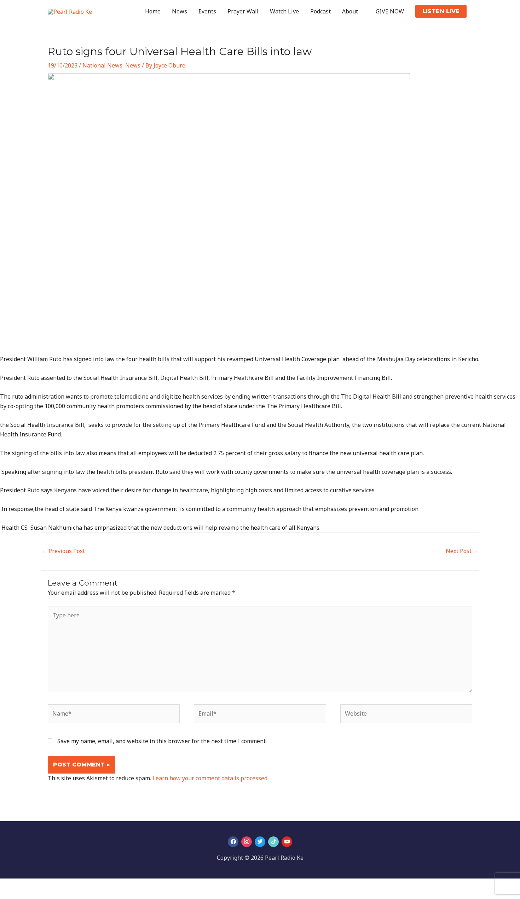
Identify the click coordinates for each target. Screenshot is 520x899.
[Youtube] (287, 841)
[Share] (38, 885)
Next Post (462, 551)
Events (207, 11)
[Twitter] (260, 841)
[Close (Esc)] (54, 885)
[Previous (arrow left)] (7, 895)
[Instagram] (246, 841)
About (350, 11)
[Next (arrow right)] (23, 895)
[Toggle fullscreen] (23, 885)
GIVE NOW (390, 11)
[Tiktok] (273, 841)
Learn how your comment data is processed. (210, 778)
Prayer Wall (243, 11)
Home (153, 11)
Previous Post (63, 551)
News (179, 11)
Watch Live (284, 11)
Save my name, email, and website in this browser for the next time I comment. (162, 741)
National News (102, 65)
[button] (441, 11)
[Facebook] (233, 841)
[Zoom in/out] (7, 885)
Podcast (320, 11)
